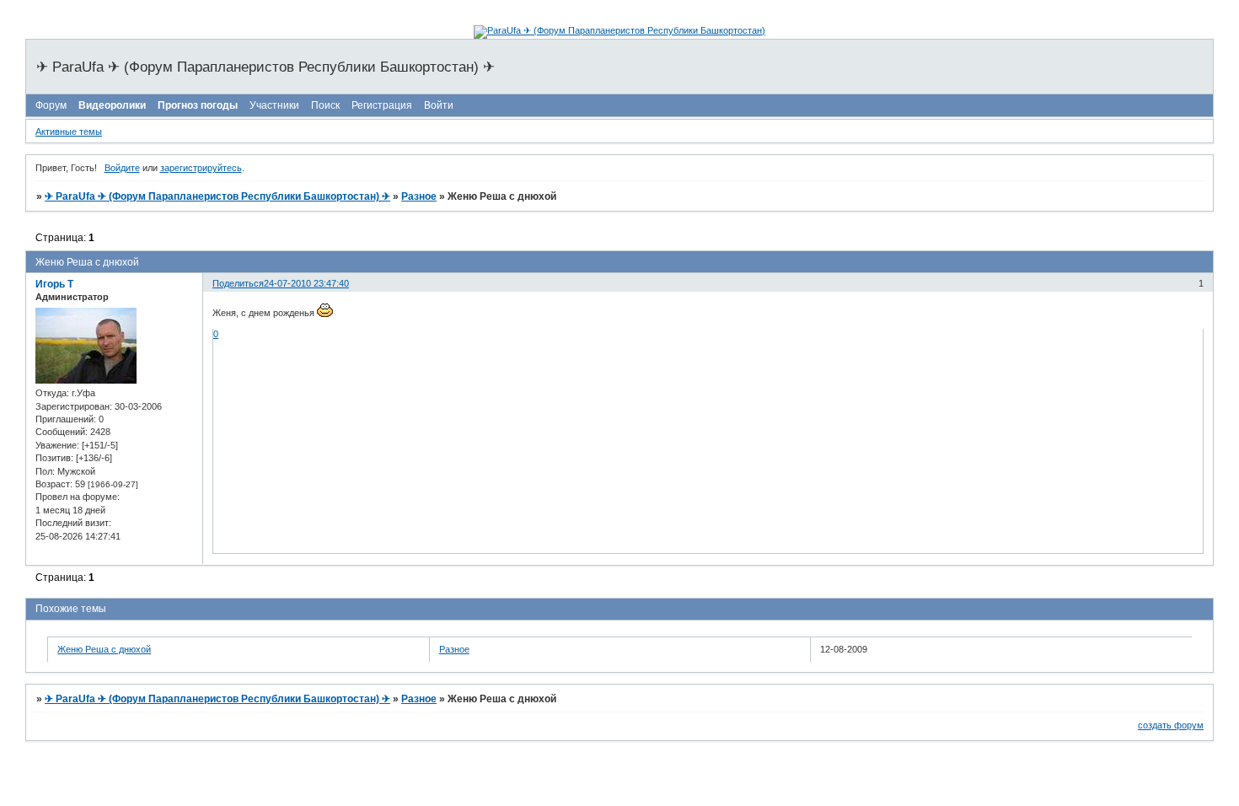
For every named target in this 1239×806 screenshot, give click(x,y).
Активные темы (68, 131)
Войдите (122, 168)
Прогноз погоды (198, 105)
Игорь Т (54, 284)
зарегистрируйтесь (201, 168)
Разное (419, 196)
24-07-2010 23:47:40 (306, 283)
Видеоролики (112, 105)
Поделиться (238, 283)
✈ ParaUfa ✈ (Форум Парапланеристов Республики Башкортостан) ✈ (217, 196)
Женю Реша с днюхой (104, 649)
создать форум (1171, 725)
